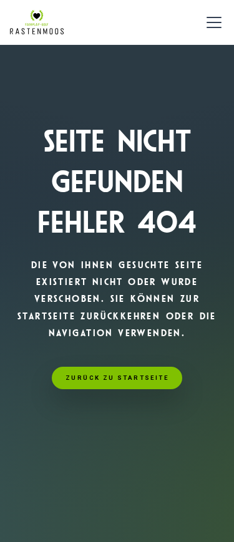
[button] (211, 22)
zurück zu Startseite (117, 377)
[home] (37, 23)
